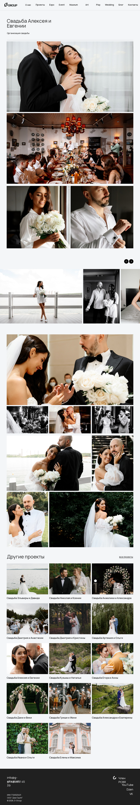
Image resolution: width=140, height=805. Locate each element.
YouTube (127, 785)
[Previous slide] (126, 261)
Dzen (130, 789)
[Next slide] (131, 261)
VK (131, 794)
